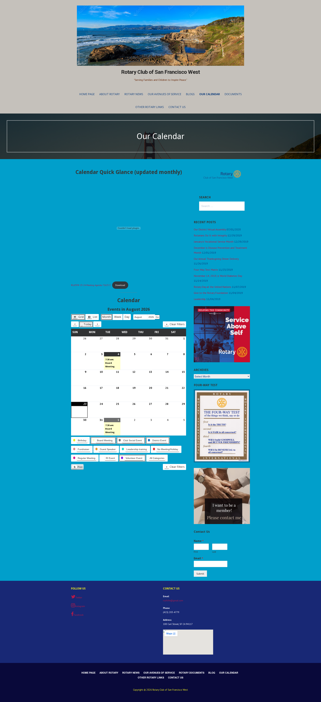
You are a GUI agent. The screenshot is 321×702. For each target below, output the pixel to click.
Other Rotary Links (149, 107)
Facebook (78, 614)
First (196, 552)
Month (106, 317)
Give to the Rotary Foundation (211, 292)
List (92, 317)
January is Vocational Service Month (214, 241)
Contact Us (177, 107)
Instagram (80, 606)
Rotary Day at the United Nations (212, 286)
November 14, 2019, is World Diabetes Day (218, 275)
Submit (200, 573)
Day (127, 317)
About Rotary (109, 94)
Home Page (87, 94)
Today (87, 324)
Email (198, 558)
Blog (211, 672)
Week (117, 317)
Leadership (200, 299)
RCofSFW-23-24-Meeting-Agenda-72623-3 (91, 285)
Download (120, 285)
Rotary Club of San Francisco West (160, 72)
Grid (78, 317)
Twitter (78, 597)
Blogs (190, 94)
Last (214, 552)
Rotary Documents (191, 672)
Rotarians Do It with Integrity (210, 235)
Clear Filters (177, 324)
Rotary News (133, 94)
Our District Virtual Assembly (210, 229)
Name (199, 541)
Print (77, 468)
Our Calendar (209, 94)
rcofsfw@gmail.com (173, 600)
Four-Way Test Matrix (206, 269)
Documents (233, 94)
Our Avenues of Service (164, 94)
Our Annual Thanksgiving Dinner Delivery (216, 258)
